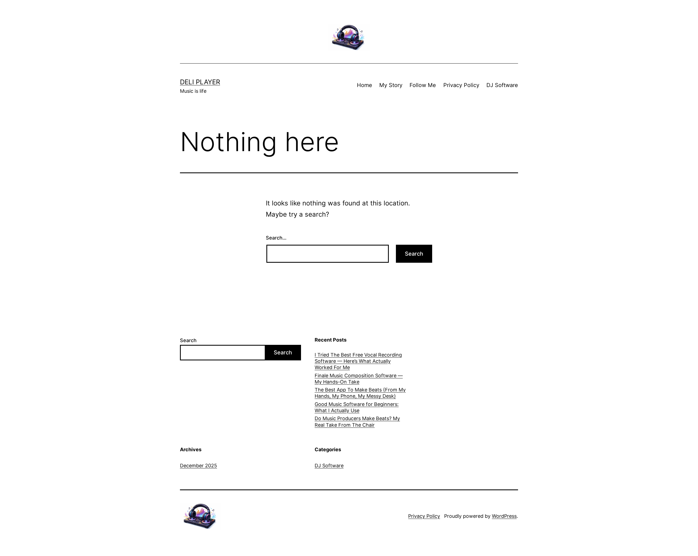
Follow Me (423, 85)
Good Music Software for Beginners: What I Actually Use (357, 407)
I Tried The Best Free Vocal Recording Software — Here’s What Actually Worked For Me (358, 361)
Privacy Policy (461, 85)
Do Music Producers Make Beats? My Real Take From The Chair (357, 421)
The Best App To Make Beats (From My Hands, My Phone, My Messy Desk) (360, 393)
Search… (276, 238)
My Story (390, 85)
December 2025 (198, 465)
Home (364, 85)
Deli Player (200, 82)
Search (188, 340)
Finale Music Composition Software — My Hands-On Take (359, 379)
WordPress (504, 516)
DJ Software (502, 85)
